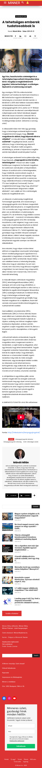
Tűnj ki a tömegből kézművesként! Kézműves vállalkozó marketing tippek (26, 537)
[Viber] (35, 36)
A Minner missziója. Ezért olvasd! (13, 663)
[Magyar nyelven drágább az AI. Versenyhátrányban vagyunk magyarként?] (7, 516)
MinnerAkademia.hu (20, 633)
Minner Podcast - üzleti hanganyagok (14, 628)
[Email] (25, 36)
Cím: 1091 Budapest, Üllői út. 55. (13, 686)
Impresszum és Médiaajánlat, (12, 677)
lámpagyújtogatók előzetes (24, 439)
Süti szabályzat (7, 644)
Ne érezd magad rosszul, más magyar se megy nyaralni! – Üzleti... (27, 526)
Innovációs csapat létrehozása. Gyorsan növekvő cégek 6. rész (27, 579)
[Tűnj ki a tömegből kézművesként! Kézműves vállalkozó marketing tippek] (7, 537)
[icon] (27, 2)
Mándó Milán (17, 31)
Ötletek (26, 759)
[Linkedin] (20, 36)
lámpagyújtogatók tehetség (13, 442)
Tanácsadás (17, 761)
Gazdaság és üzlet (21, 16)
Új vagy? (13, 759)
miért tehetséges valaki (30, 442)
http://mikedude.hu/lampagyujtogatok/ (24, 432)
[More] (34, 495)
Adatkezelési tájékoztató (10, 642)
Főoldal (6, 759)
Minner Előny (23, 626)
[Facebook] (15, 36)
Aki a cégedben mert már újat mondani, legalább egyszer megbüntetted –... (26, 548)
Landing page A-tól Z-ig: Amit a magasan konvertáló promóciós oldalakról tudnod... (27, 601)
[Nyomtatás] (30, 36)
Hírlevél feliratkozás (9, 668)
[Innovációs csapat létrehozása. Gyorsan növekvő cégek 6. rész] (7, 580)
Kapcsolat (5, 673)
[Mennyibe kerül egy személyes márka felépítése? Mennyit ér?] (7, 570)
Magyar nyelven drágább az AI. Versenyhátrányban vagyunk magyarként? (27, 516)
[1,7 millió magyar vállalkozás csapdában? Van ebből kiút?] (7, 591)
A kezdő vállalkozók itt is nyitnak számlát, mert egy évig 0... (27, 558)
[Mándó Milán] (21, 454)
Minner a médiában (8, 682)
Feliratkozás (21, 746)
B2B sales (33, 759)
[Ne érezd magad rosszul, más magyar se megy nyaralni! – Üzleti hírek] (7, 527)
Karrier (25, 637)
